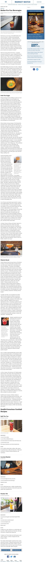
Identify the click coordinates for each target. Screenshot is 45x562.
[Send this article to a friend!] (14, 557)
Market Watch (22, 2)
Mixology (2, 8)
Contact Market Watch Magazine (34, 34)
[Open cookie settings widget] (2, 560)
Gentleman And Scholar (17, 550)
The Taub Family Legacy (6, 550)
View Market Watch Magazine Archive (35, 37)
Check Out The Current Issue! (36, 11)
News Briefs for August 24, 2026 (33, 59)
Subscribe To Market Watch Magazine (35, 36)
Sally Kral (12, 561)
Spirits (21, 561)
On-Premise (17, 561)
